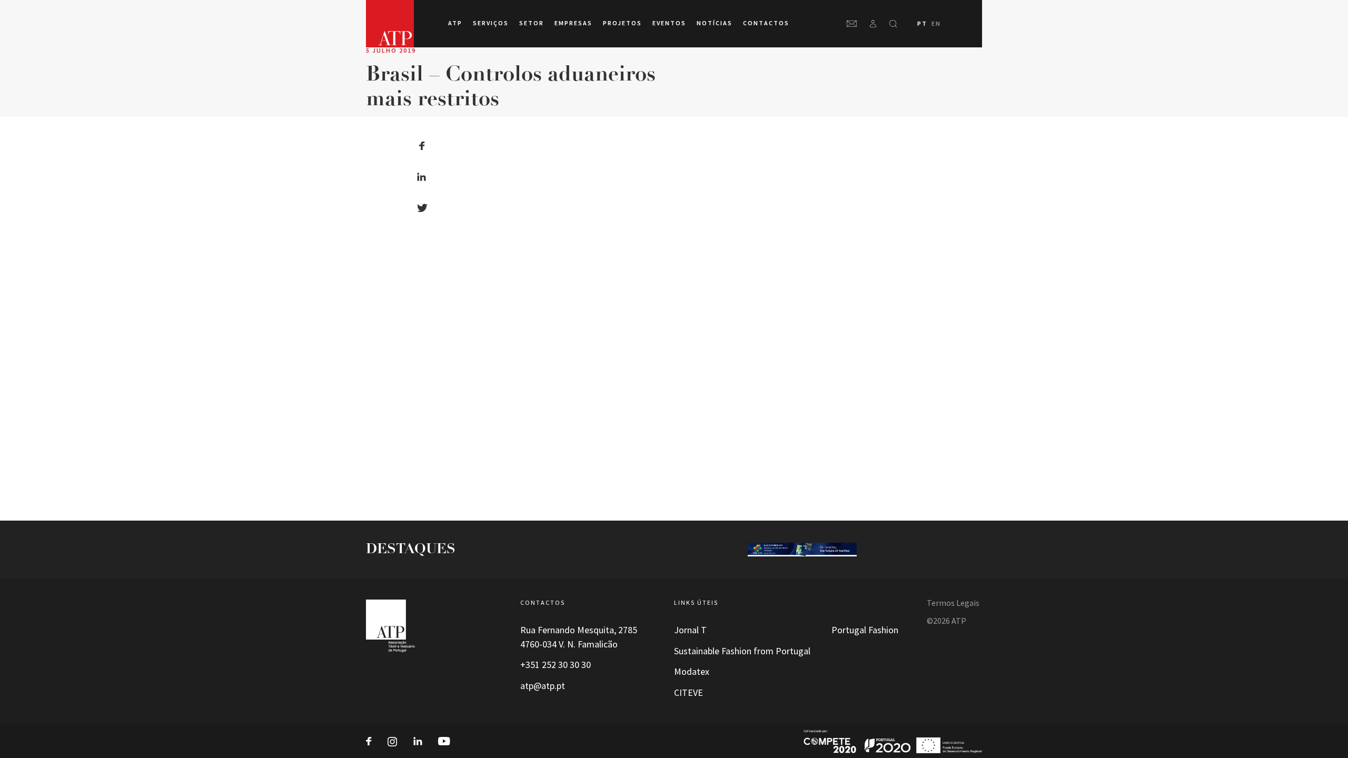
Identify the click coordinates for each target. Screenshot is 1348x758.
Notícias (714, 23)
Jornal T (690, 630)
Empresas (573, 23)
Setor (531, 23)
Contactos (766, 23)
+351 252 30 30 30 (555, 665)
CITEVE (688, 692)
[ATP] (390, 23)
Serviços (491, 23)
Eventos (669, 23)
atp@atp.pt (542, 686)
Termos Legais (953, 603)
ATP (455, 23)
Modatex (691, 671)
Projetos (622, 23)
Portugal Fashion (864, 630)
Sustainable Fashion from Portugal (742, 651)
